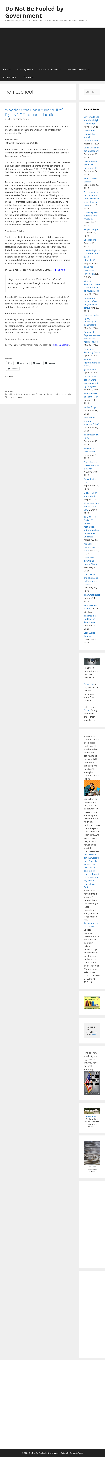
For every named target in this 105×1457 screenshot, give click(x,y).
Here (94, 1034)
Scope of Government (48, 69)
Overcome (28, 77)
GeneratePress (76, 1453)
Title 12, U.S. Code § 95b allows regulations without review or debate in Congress (91, 527)
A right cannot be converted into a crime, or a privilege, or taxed (91, 199)
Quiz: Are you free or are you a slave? (91, 465)
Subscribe (89, 684)
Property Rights (91, 229)
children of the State (16, 394)
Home (5, 69)
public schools (65, 394)
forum (87, 710)
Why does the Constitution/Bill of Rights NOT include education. (33, 112)
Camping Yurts (91, 1116)
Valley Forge (90, 407)
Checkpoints (90, 239)
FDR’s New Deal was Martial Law (91, 506)
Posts (10, 391)
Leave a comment (15, 397)
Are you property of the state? (91, 547)
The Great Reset (92, 594)
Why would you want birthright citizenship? (92, 120)
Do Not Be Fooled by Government (34, 12)
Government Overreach (76, 69)
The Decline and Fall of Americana (90, 619)
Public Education (60, 344)
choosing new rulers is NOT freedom (91, 215)
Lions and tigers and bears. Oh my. (91, 561)
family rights (41, 394)
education (30, 394)
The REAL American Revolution (89, 270)
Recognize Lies (9, 77)
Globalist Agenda (23, 69)
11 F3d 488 (59, 269)
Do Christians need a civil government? (90, 164)
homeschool (52, 394)
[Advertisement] (52, 46)
